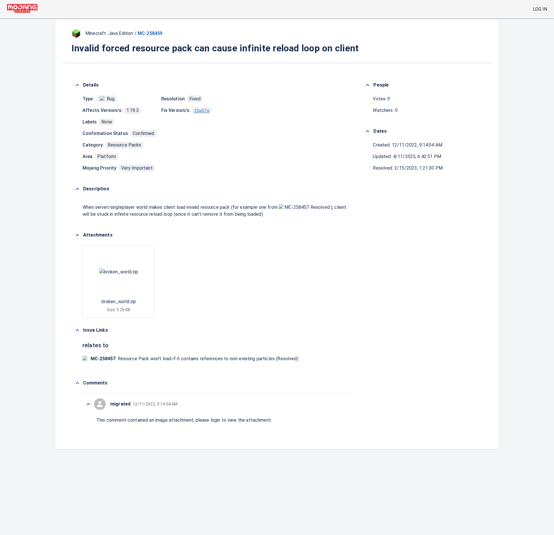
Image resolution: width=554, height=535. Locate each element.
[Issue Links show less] (77, 330)
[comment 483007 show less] (88, 404)
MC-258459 (150, 33)
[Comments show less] (77, 383)
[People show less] (367, 85)
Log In (540, 9)
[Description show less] (77, 189)
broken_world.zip (119, 301)
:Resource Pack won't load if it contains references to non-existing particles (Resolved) (194, 358)
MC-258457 (296, 207)
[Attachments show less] (77, 235)
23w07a (201, 110)
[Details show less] (77, 85)
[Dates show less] (367, 131)
